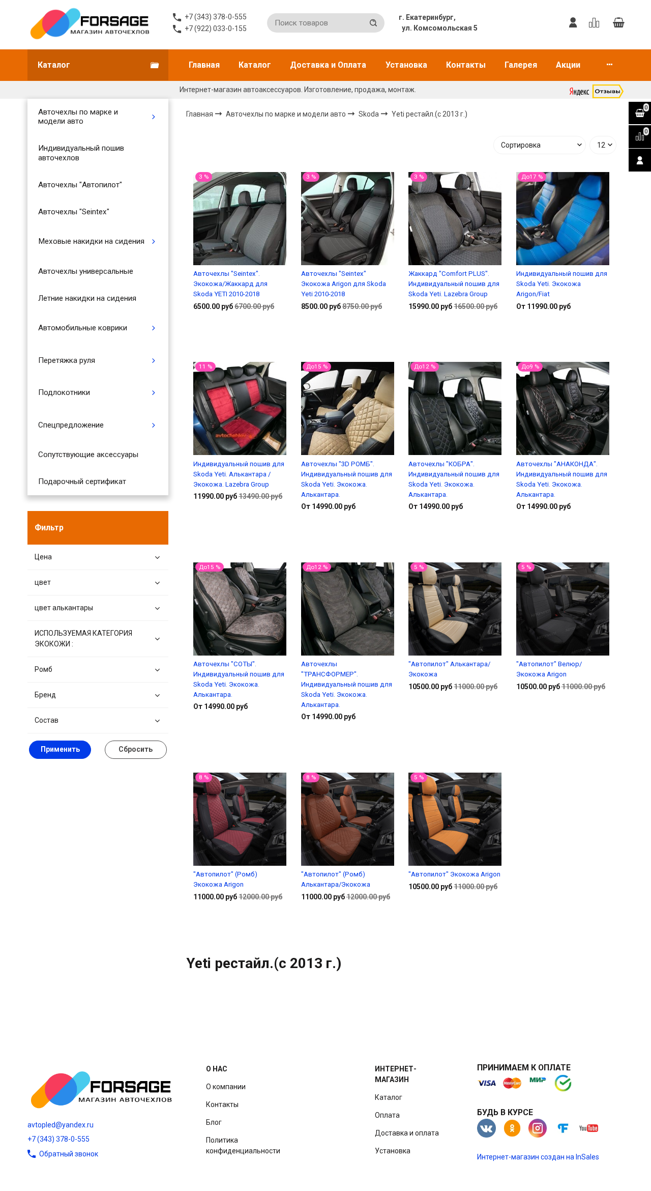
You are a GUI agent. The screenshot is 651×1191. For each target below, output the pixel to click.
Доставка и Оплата (328, 65)
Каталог (255, 65)
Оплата (387, 1115)
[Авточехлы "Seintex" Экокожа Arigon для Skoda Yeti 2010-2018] (347, 218)
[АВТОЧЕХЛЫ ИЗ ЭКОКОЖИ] (89, 23)
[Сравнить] (239, 339)
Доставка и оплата (407, 1133)
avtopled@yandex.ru (60, 1125)
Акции (568, 65)
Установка (406, 65)
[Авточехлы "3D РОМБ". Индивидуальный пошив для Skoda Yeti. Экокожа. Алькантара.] (347, 408)
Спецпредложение (71, 425)
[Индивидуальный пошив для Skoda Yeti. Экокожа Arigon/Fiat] (562, 218)
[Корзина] (618, 23)
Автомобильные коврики (82, 327)
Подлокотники (64, 392)
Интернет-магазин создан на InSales (538, 1157)
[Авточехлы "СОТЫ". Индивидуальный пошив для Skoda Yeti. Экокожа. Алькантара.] (239, 608)
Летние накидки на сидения (87, 298)
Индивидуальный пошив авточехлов (81, 153)
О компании (226, 1087)
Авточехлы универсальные (85, 271)
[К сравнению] (596, 23)
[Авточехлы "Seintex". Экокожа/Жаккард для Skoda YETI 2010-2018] (239, 218)
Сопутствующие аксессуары (88, 454)
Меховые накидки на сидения (91, 241)
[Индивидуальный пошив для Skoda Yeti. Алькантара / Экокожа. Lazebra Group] (239, 408)
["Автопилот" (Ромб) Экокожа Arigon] (239, 819)
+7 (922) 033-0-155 (216, 28)
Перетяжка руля (66, 360)
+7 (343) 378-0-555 (58, 1139)
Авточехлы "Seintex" (73, 211)
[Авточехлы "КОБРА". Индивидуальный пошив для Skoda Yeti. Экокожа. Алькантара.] (454, 408)
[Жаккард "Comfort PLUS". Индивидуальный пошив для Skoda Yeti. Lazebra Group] (454, 218)
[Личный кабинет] (573, 23)
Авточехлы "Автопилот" (80, 184)
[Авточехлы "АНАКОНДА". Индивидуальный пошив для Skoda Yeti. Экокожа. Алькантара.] (562, 408)
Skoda (369, 113)
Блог (214, 1122)
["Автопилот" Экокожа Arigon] (454, 819)
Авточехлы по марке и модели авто (78, 116)
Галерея (521, 65)
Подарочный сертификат (82, 481)
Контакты (466, 65)
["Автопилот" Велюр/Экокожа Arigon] (562, 608)
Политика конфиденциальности (243, 1145)
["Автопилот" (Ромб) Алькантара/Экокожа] (347, 819)
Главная (204, 65)
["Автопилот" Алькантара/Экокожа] (454, 608)
